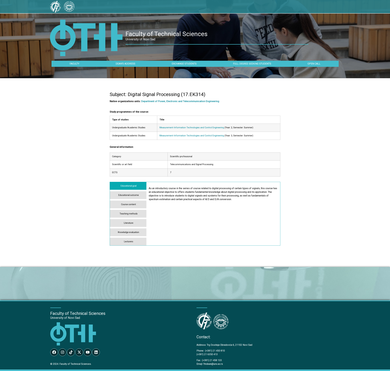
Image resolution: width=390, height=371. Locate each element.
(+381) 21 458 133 (209, 360)
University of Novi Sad (65, 318)
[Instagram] (62, 352)
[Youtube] (87, 352)
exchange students (184, 63)
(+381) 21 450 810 (211, 350)
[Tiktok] (71, 352)
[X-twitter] (79, 352)
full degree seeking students (252, 63)
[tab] (128, 186)
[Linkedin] (96, 352)
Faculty (74, 63)
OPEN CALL (314, 63)
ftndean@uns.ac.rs (213, 363)
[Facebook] (54, 352)
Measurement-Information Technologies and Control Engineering (192, 127)
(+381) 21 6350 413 (207, 354)
